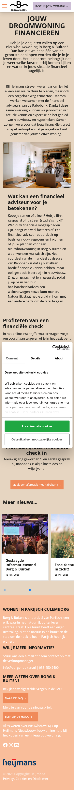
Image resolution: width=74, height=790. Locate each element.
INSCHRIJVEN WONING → (52, 6)
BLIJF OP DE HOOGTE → (20, 716)
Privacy (8, 779)
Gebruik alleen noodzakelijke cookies (37, 439)
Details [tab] (35, 358)
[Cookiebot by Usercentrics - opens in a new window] (52, 347)
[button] (4, 6)
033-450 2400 (49, 667)
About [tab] (59, 358)
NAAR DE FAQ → (15, 698)
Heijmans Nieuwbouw (19, 730)
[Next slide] (25, 589)
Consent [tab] (12, 358)
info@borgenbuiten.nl (19, 667)
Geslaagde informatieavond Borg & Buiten (21, 564)
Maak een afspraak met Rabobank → (37, 484)
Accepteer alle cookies (37, 426)
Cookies (21, 779)
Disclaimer (40, 779)
